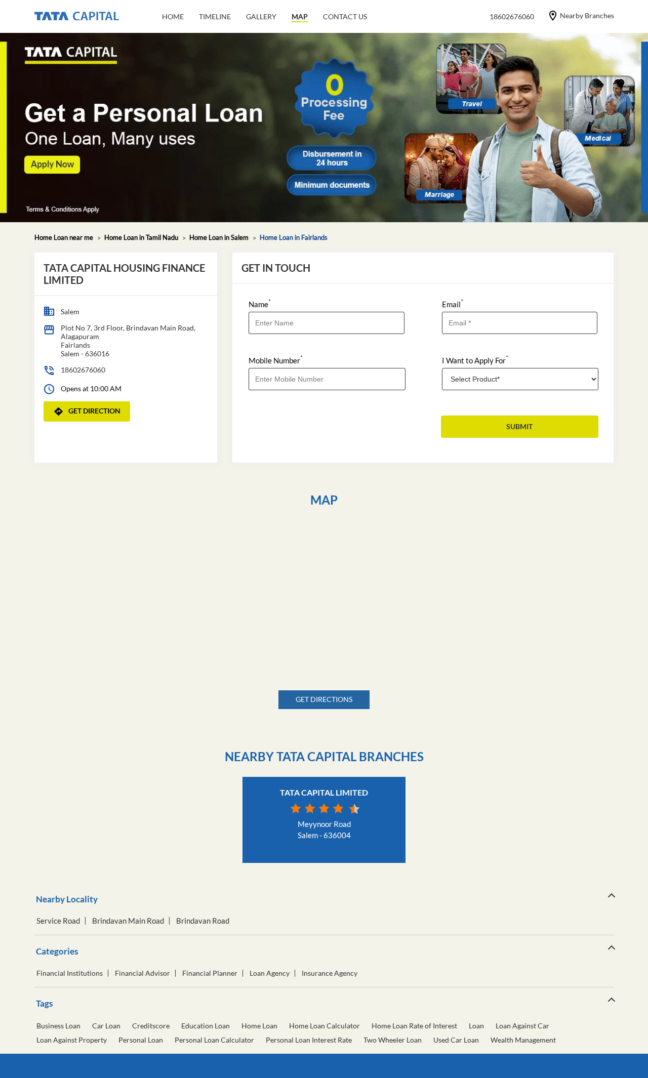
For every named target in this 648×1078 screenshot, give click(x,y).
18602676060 (83, 369)
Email (452, 303)
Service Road (58, 921)
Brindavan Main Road (128, 921)
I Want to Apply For (475, 359)
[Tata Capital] (76, 17)
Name (260, 303)
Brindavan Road (202, 921)
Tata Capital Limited (324, 792)
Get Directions (324, 699)
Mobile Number (276, 359)
